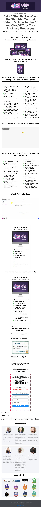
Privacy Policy (19, 505)
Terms (23, 505)
